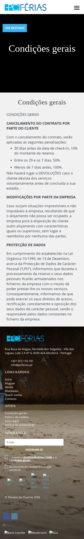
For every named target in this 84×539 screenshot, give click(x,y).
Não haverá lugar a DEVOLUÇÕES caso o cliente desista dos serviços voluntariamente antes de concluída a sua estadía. (40, 181)
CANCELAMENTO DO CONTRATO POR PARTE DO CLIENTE (38, 126)
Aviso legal (12, 421)
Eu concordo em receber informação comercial (30, 468)
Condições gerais (16, 413)
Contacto (10, 399)
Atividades (12, 391)
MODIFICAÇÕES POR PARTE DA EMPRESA (40, 197)
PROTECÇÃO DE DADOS (26, 244)
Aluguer (10, 383)
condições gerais (19, 460)
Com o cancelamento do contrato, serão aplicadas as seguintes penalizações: (39, 139)
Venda (9, 387)
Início (8, 379)
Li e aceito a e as (33, 459)
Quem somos (13, 395)
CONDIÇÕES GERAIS (22, 114)
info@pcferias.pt (21, 365)
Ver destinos (14, 28)
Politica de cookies (17, 417)
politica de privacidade (37, 457)
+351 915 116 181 (22, 361)
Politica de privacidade (20, 425)
